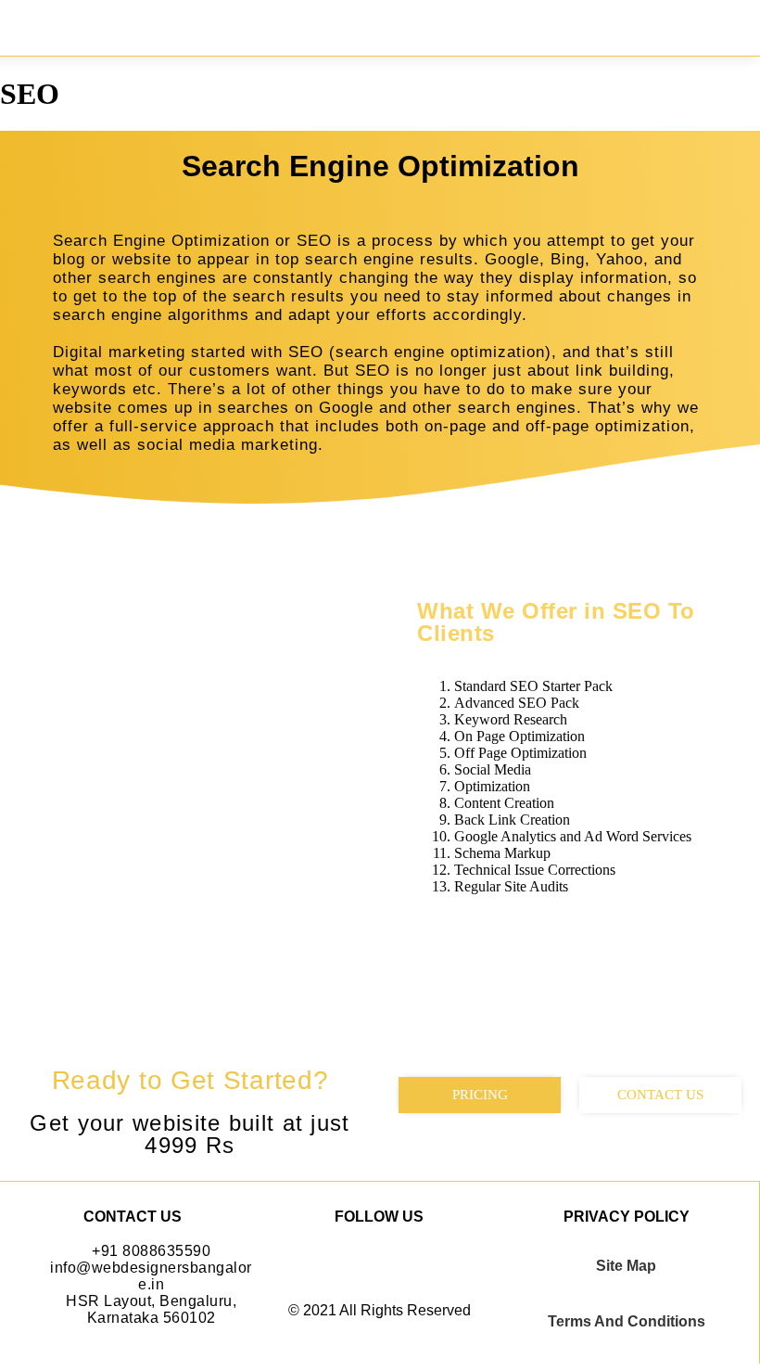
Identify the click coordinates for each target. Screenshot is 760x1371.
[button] (731, 23)
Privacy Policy (627, 1216)
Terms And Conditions (626, 1321)
